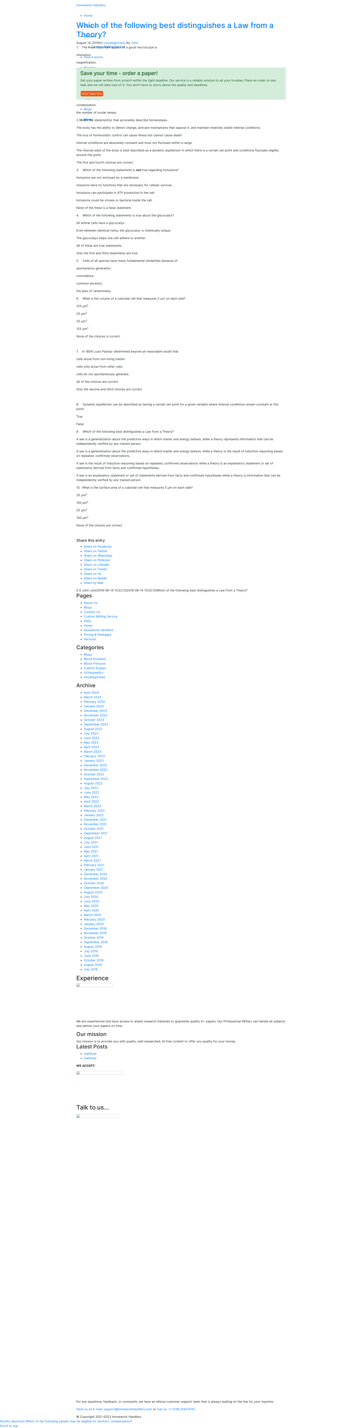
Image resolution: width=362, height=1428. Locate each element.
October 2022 (94, 774)
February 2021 (94, 865)
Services (90, 639)
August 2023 (93, 729)
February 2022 (94, 810)
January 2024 (94, 706)
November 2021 (95, 824)
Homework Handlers (91, 5)
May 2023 (91, 742)
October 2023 (94, 720)
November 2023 (95, 715)
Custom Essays (95, 668)
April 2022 (91, 801)
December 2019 (95, 928)
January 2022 (94, 815)
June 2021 (91, 847)
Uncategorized (114, 43)
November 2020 (95, 878)
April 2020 (91, 910)
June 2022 (91, 792)
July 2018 (91, 969)
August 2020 (93, 892)
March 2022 (92, 806)
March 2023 (92, 751)
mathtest (90, 1053)
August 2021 (93, 838)
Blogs (88, 607)
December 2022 (95, 765)
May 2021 (91, 851)
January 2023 (94, 760)
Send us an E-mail (89, 1409)
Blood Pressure (94, 663)
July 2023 (91, 733)
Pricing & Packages (97, 634)
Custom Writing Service (100, 616)
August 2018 (93, 965)
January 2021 (93, 869)
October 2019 (94, 937)
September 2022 (96, 779)
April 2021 (91, 856)
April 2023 (91, 747)
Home (88, 625)
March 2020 (92, 915)
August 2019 (93, 946)
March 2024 (92, 697)
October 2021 (94, 829)
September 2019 (95, 942)
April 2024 (91, 692)
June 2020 (91, 901)
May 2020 (91, 906)
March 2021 (92, 860)
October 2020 (94, 883)
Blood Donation (95, 659)
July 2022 (91, 788)
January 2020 (94, 924)
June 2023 (91, 738)
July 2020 (91, 897)
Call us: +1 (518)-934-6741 (176, 1409)
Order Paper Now (92, 93)
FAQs (87, 621)
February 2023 (94, 756)
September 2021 (95, 833)
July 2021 (91, 842)
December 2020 (95, 874)
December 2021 (95, 819)
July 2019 (91, 951)
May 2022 (91, 797)
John (134, 43)
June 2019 (91, 956)
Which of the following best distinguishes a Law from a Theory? (175, 30)
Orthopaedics (93, 672)
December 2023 (95, 711)
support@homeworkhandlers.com (128, 1409)
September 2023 (96, 724)
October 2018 (94, 960)
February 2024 (94, 702)
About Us (90, 603)
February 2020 (94, 919)
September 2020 (96, 887)
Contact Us (92, 612)
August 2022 (93, 783)
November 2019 (95, 933)
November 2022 (95, 770)
